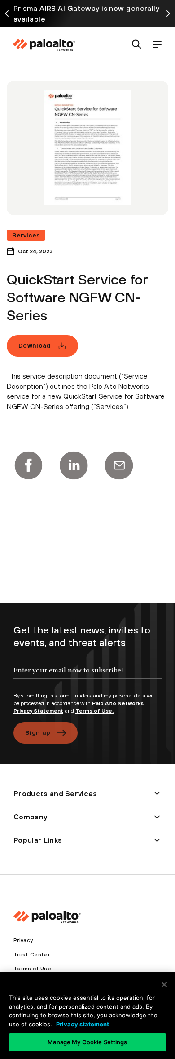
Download (34, 345)
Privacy (23, 940)
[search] (137, 45)
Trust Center (31, 954)
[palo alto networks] (44, 45)
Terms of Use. (94, 711)
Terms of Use (32, 968)
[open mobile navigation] (157, 45)
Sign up (37, 732)
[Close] (164, 984)
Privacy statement (82, 1024)
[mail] (119, 465)
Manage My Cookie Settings (87, 1042)
